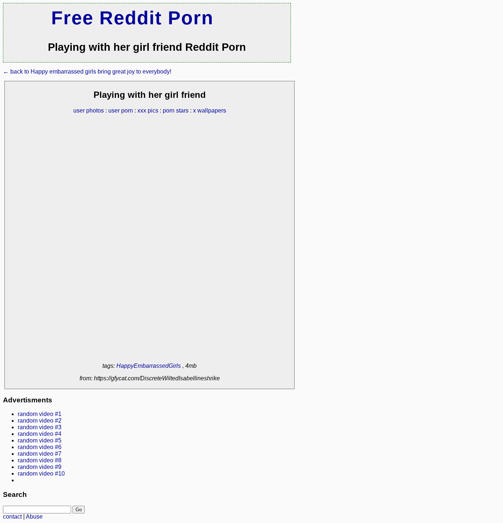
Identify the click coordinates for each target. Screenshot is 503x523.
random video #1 (39, 414)
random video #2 (39, 420)
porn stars (176, 110)
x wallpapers (209, 110)
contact (12, 516)
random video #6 (39, 447)
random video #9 (39, 467)
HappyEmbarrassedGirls (148, 366)
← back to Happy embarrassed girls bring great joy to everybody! (87, 71)
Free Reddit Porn (132, 17)
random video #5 (39, 440)
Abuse (34, 516)
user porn (120, 110)
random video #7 (39, 454)
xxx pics (147, 110)
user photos (88, 110)
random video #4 (39, 434)
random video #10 (41, 473)
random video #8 (39, 460)
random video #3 (39, 427)
